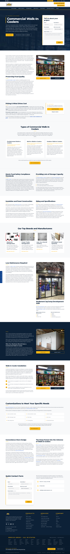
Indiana (26, 540)
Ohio (31, 543)
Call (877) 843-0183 (55, 109)
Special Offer (50, 0)
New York (15, 543)
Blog (64, 0)
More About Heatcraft (11, 251)
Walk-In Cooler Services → (53, 537)
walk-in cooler (8, 179)
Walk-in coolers (38, 444)
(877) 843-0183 (57, 78)
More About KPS (55, 251)
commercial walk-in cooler (11, 80)
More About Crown (25, 251)
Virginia (38, 544)
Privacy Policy (39, 552)
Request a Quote (55, 111)
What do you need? (57, 27)
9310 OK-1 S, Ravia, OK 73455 (11, 526)
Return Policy (53, 552)
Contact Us (58, 0)
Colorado (38, 539)
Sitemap (63, 552)
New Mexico (10, 543)
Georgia (60, 539)
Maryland (60, 540)
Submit (59, 42)
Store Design (13, 8)
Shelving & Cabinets (50, 8)
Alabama (9, 539)
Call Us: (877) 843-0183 (60, 3)
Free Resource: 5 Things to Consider (23, 34)
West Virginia (49, 544)
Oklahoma (38, 543)
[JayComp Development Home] (8, 514)
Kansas (38, 540)
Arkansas (26, 539)
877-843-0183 (42, 485)
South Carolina (61, 543)
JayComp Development (56, 177)
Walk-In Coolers (21, 8)
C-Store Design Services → (60, 537)
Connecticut (43, 539)
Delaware (49, 539)
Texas (20, 544)
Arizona (21, 539)
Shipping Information (58, 552)
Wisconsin (55, 544)
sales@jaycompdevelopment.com (46, 490)
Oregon (43, 543)
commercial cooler (18, 204)
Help (55, 0)
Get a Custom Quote (35, 162)
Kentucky (43, 540)
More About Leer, (40, 249)
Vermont (32, 544)
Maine (54, 540)
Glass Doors (36, 8)
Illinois (20, 540)
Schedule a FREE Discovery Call (1, 277)
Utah (26, 544)
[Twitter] (9, 524)
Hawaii (9, 540)
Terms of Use (44, 552)
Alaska (15, 539)
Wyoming (60, 544)
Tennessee (15, 544)
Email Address (56, 22)
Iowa (31, 540)
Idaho (15, 540)
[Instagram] (8, 0)
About (57, 8)
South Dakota (10, 544)
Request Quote (43, 78)
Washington (43, 544)
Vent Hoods (42, 8)
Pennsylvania (49, 543)
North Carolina (22, 543)
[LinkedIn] (7, 0)
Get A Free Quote (35, 428)
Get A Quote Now (61, 5)
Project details (48, 31)
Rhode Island (55, 543)
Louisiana (49, 540)
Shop (61, 0)
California (32, 539)
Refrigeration (28, 8)
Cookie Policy (48, 552)
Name (45, 22)
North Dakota (27, 543)
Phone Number (46, 27)
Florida (54, 539)
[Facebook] (5, 0)
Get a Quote (9, 34)
